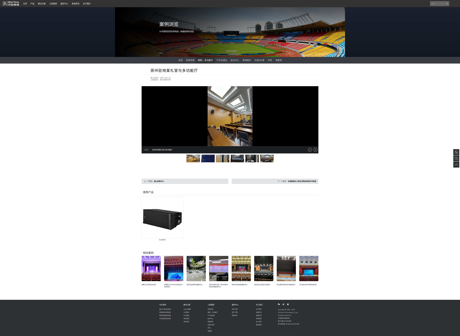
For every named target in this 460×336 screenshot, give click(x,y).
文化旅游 (186, 315)
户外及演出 (221, 60)
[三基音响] (11, 3)
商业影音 (186, 318)
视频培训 (235, 315)
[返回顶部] (456, 165)
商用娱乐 (246, 60)
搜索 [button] (440, 4)
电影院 (278, 60)
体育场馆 (190, 60)
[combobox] (439, 4)
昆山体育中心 (159, 181)
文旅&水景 (259, 60)
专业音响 (162, 305)
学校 (270, 60)
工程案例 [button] (53, 3)
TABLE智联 (187, 309)
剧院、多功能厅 (205, 60)
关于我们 (259, 305)
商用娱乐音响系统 (165, 312)
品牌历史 (259, 315)
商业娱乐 (186, 322)
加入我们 (259, 322)
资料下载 (235, 309)
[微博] (284, 304)
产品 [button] (32, 3)
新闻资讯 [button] (75, 3)
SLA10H (162, 240)
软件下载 (235, 312)
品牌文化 (259, 312)
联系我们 (259, 325)
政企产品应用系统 (165, 309)
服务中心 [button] (64, 3)
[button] (316, 88)
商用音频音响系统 (165, 315)
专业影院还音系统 (165, 318)
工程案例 (211, 305)
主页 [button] (25, 3)
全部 (180, 60)
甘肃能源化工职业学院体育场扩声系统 (302, 181)
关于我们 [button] (87, 3)
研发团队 (259, 318)
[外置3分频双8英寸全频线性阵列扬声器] (162, 218)
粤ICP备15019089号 (284, 321)
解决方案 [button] (42, 3)
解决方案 (187, 305)
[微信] (280, 304)
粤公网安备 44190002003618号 (288, 324)
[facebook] (289, 304)
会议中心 (234, 60)
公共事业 (186, 312)
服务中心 (235, 305)
